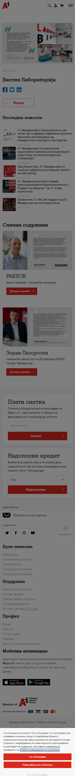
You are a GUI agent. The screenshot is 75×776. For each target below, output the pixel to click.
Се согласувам (37, 757)
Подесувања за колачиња (37, 765)
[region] (37, 752)
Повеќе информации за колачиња (39, 750)
